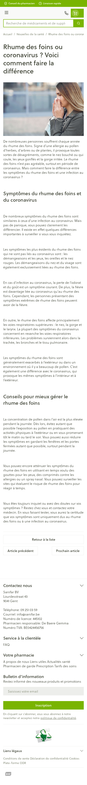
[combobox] (38, 23)
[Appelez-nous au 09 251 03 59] (66, 13)
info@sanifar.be (28, 614)
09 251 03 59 (28, 609)
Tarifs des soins (65, 666)
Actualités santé (58, 661)
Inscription (43, 705)
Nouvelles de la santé (30, 34)
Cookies (74, 758)
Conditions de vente (16, 758)
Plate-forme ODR (14, 763)
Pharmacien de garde (19, 666)
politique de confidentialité (58, 718)
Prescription (45, 666)
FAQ (6, 644)
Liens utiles (38, 661)
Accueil (7, 34)
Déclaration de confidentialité (49, 758)
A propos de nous (16, 661)
